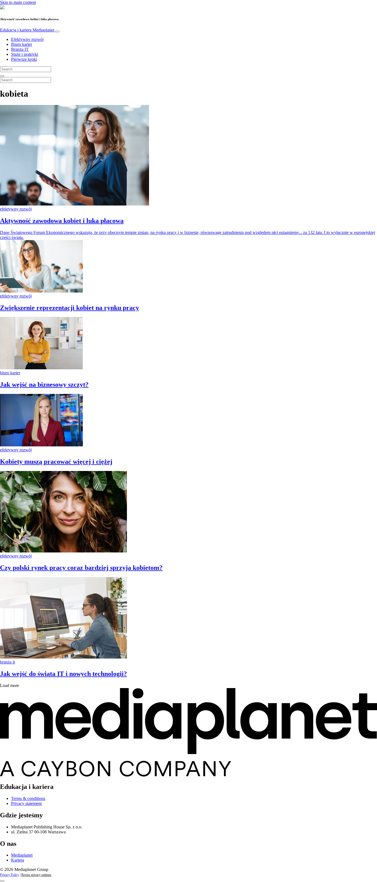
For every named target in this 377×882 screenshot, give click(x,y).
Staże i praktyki (24, 54)
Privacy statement (26, 803)
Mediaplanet (22, 855)
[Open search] (2, 76)
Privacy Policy (9, 875)
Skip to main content (18, 2)
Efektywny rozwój (27, 39)
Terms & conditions (28, 798)
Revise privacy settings (36, 875)
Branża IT (20, 49)
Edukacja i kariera (27, 30)
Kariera (17, 860)
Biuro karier (21, 44)
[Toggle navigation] (57, 31)
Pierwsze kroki (24, 59)
